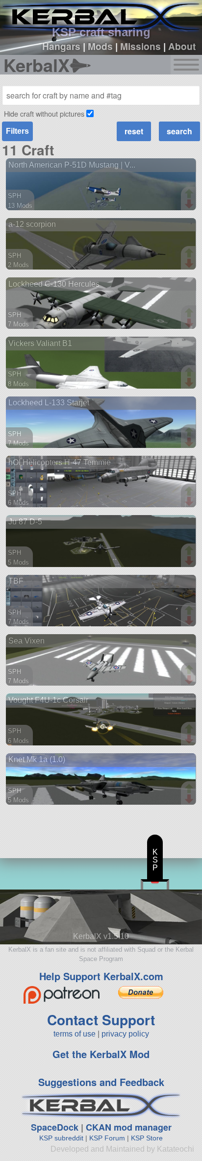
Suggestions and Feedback (101, 1082)
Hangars (61, 46)
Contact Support (101, 1020)
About (182, 46)
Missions (140, 46)
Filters (17, 131)
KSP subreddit (61, 1138)
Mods (100, 46)
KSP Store (147, 1138)
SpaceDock (54, 1127)
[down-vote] (190, 204)
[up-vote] (190, 194)
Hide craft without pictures (44, 113)
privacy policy (125, 1034)
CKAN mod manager (129, 1127)
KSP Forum (107, 1138)
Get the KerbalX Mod (101, 1054)
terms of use (74, 1034)
